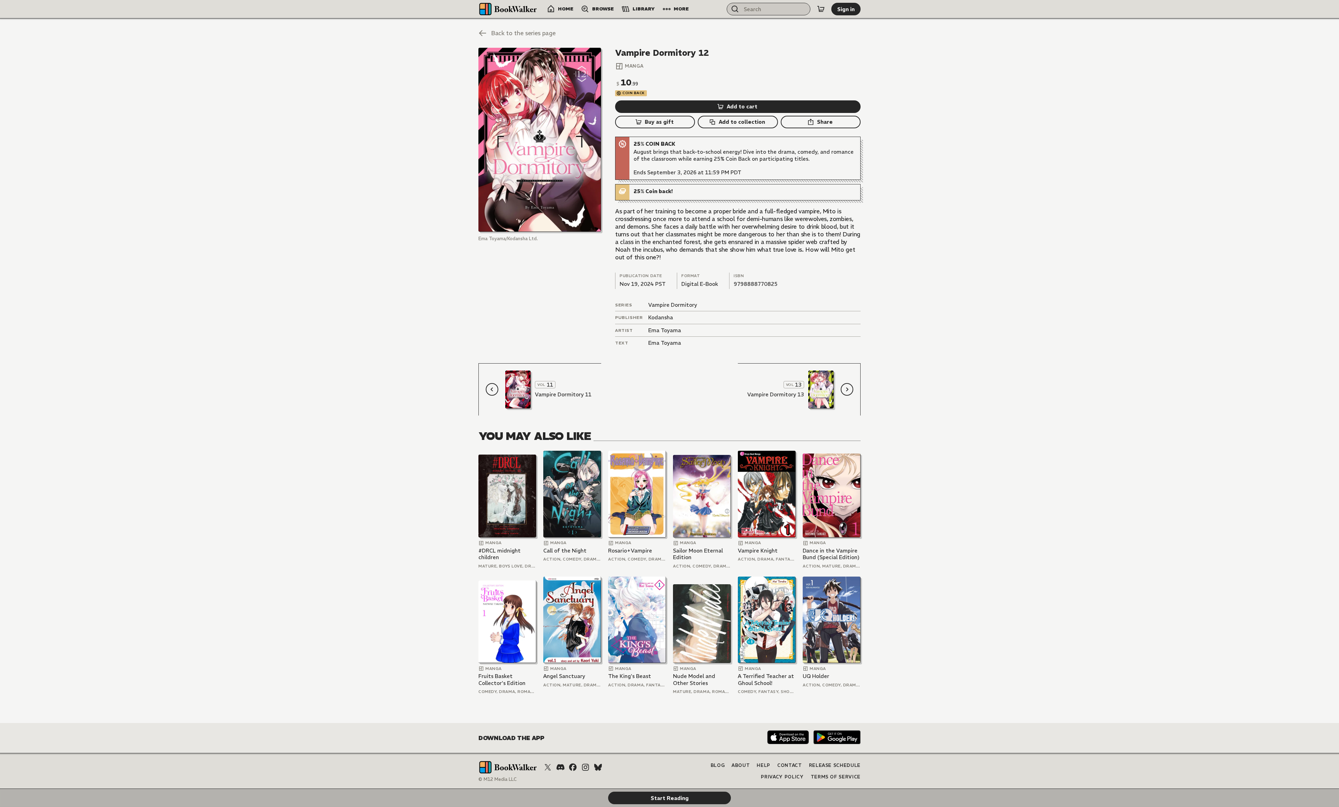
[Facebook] (573, 767)
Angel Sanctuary (564, 676)
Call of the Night (565, 550)
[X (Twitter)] (548, 767)
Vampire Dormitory (672, 305)
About (741, 765)
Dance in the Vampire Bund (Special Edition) (831, 554)
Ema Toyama (664, 330)
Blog (718, 765)
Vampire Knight (758, 550)
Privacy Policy (782, 777)
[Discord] (560, 767)
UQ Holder (816, 676)
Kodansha (660, 317)
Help (763, 765)
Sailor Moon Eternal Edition (698, 554)
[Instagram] (585, 767)
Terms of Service (836, 777)
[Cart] (821, 9)
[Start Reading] (539, 140)
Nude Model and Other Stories (694, 679)
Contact (789, 765)
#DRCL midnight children (499, 554)
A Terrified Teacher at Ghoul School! (766, 679)
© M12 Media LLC (497, 779)
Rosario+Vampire (630, 550)
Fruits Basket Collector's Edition (501, 679)
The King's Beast (629, 676)
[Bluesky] (598, 767)
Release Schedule (835, 765)
